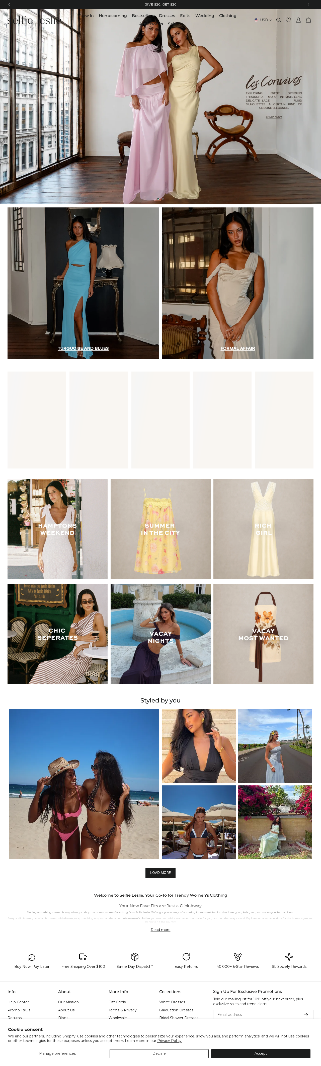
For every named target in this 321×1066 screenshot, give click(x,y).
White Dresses (172, 1002)
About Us (66, 1010)
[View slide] (160, 106)
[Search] (279, 20)
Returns (15, 1018)
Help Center (18, 1002)
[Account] (298, 20)
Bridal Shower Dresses (178, 1018)
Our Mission (68, 1002)
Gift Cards (117, 1002)
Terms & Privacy (123, 1010)
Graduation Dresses (176, 1010)
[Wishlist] (288, 20)
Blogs (63, 1018)
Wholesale (118, 1018)
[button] (84, 784)
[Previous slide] (8, 106)
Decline (159, 1053)
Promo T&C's (19, 1010)
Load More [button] (160, 872)
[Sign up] (306, 1014)
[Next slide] (313, 106)
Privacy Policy (169, 1040)
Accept (261, 1053)
